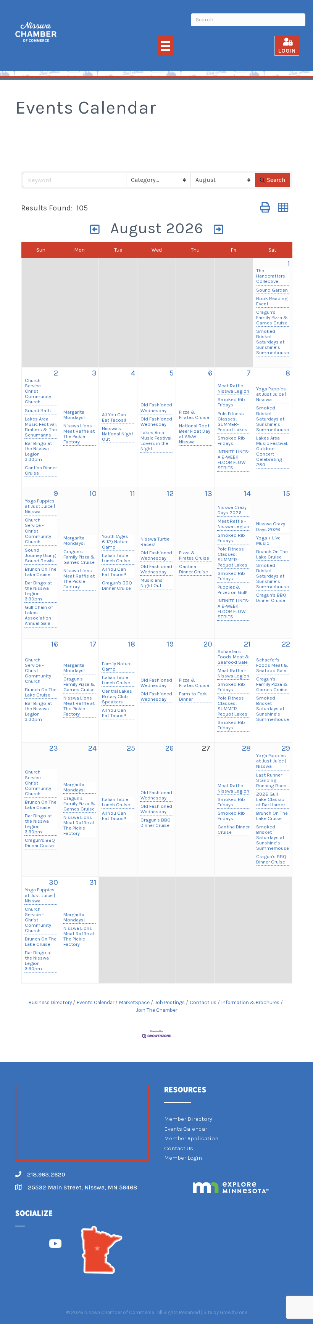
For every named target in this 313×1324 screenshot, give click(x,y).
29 (286, 748)
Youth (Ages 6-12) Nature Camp (115, 542)
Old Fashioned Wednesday (156, 407)
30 (53, 882)
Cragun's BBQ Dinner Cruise (117, 585)
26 (169, 748)
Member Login (183, 1157)
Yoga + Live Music (268, 540)
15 (286, 493)
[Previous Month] (95, 229)
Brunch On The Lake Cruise (40, 572)
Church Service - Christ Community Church (38, 391)
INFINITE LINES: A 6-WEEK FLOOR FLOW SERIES (233, 459)
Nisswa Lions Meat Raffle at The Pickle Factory (79, 434)
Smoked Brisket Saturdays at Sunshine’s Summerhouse (272, 342)
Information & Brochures (250, 1002)
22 (286, 644)
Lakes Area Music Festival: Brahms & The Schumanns (41, 427)
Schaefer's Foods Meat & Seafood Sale (234, 657)
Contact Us (203, 1002)
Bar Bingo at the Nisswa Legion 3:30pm (38, 451)
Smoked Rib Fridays (231, 402)
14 (247, 493)
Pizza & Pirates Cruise (194, 414)
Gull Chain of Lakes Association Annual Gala (39, 615)
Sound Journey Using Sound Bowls (40, 555)
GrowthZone (233, 1312)
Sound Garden (272, 290)
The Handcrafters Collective (270, 276)
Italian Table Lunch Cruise (116, 558)
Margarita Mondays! (74, 414)
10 (93, 493)
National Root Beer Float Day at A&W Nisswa (194, 434)
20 (207, 644)
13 (208, 493)
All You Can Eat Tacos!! (114, 417)
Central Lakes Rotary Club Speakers (117, 696)
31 (93, 882)
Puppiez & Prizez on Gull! (232, 589)
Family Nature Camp (117, 666)
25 (131, 748)
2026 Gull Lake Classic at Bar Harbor (270, 799)
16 (54, 644)
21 (247, 644)
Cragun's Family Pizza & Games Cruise (272, 318)
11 (132, 493)
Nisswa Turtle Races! (154, 541)
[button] (265, 208)
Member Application (191, 1138)
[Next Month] (219, 229)
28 (246, 748)
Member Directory (188, 1118)
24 (92, 748)
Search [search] (276, 179)
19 (170, 644)
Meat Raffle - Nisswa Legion (233, 388)
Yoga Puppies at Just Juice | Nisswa (271, 394)
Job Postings (170, 1002)
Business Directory (50, 1002)
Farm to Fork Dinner (193, 696)
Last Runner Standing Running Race (271, 780)
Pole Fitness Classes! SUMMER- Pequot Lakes (232, 421)
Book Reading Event (271, 301)
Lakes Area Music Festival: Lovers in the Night (156, 440)
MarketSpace (134, 1002)
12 (170, 493)
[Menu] (165, 46)
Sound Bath (38, 410)
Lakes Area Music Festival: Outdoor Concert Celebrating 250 (272, 451)
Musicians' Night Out (151, 583)
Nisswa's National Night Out (117, 434)
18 (131, 644)
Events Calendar (95, 1002)
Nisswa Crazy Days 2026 (232, 510)
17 (93, 644)
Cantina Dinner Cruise (41, 470)
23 (53, 748)
